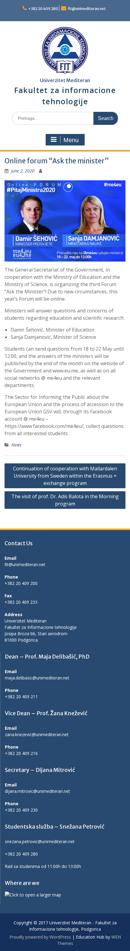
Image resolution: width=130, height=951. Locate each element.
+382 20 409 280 (43, 8)
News (16, 445)
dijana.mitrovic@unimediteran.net (37, 791)
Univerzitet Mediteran (65, 80)
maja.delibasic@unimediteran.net (37, 678)
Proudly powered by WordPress (40, 937)
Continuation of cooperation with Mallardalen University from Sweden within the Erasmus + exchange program (65, 475)
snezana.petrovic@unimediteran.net (40, 841)
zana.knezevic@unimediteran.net (37, 734)
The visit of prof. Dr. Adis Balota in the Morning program (65, 500)
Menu (71, 140)
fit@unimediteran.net (87, 8)
